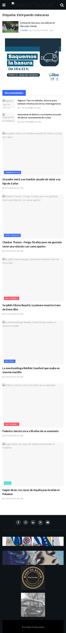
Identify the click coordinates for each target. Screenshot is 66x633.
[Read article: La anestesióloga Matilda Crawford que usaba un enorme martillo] (33, 342)
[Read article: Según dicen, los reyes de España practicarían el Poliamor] (33, 464)
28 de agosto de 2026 (13, 188)
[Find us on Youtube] (47, 522)
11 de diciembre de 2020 (30, 108)
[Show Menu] (3, 5)
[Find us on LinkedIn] (33, 522)
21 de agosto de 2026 (13, 498)
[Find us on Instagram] (25, 522)
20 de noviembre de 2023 (30, 122)
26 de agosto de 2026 (13, 251)
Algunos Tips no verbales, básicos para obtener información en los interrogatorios (39, 102)
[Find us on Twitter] (40, 522)
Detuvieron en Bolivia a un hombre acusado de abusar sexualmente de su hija (39, 116)
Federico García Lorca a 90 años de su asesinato (30, 431)
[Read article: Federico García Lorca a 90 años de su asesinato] (33, 405)
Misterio (9, 361)
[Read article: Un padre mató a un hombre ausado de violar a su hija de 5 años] (33, 154)
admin (25, 30)
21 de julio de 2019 (39, 30)
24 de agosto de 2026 (13, 377)
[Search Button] (62, 5)
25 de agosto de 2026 (13, 314)
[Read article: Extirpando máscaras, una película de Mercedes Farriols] (10, 27)
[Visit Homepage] (33, 5)
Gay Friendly (11, 298)
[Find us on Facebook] (18, 522)
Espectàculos (12, 235)
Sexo (7, 483)
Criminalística (12, 172)
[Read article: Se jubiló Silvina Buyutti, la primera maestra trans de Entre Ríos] (33, 280)
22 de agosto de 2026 (13, 436)
